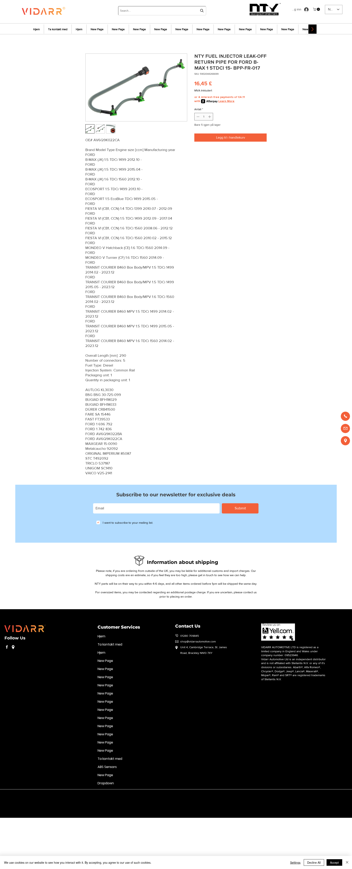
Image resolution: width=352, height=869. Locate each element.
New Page (105, 660)
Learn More (226, 101)
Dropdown (106, 783)
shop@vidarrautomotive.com (198, 641)
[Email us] (345, 428)
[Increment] (209, 116)
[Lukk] (347, 862)
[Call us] (345, 416)
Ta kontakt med (110, 644)
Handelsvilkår (103, 795)
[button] (317, 9)
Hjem (101, 636)
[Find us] (345, 440)
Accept (334, 862)
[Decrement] (197, 116)
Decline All (314, 862)
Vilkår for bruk (13, 795)
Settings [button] (295, 862)
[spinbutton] (203, 116)
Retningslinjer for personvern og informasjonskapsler (58, 795)
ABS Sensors (107, 767)
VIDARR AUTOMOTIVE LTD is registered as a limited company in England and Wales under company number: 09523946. (289, 651)
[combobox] (162, 10)
